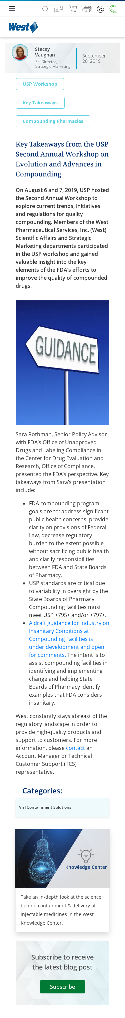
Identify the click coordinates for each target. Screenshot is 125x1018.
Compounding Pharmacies (53, 121)
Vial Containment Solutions (45, 807)
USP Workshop (40, 84)
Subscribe (62, 986)
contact (75, 748)
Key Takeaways (40, 102)
